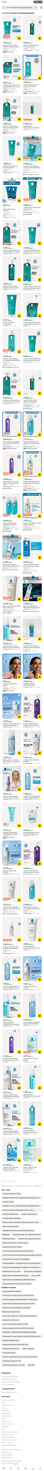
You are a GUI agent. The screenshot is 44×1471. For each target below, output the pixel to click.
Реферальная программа (9, 1392)
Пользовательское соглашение (11, 1449)
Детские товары (7, 1442)
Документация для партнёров (11, 1382)
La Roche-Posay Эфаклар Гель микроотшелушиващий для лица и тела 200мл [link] (32, 166)
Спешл (11, 1468)
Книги (3, 1429)
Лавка (18, 1468)
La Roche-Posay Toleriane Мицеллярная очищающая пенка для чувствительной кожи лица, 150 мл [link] (31, 646)
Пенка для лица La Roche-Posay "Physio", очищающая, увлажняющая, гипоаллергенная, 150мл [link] (11, 760)
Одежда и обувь (7, 1413)
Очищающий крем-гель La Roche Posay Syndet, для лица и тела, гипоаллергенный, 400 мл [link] (31, 833)
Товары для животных (8, 1437)
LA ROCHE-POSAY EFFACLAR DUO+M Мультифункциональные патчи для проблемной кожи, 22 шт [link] (30, 684)
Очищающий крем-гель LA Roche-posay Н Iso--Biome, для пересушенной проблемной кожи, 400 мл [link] (31, 482)
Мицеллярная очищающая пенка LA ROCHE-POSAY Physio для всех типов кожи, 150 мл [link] (32, 1023)
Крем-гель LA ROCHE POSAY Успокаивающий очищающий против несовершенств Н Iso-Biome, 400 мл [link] (32, 523)
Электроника (6, 1410)
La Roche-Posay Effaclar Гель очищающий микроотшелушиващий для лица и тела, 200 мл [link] (32, 208)
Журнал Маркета (7, 1457)
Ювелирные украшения (9, 1445)
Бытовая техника (7, 1405)
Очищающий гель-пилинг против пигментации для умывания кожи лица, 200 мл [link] (11, 482)
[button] (41, 7)
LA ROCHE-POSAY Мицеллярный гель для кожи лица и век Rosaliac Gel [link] (32, 1131)
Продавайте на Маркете (9, 1379)
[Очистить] (36, 7)
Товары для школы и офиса (10, 1432)
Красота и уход (6, 1421)
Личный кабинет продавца (10, 1376)
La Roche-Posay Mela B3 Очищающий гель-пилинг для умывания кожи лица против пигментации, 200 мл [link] (31, 724)
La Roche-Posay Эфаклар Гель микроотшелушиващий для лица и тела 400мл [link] (11, 359)
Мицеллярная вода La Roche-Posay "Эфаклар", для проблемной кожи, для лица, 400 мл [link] (12, 565)
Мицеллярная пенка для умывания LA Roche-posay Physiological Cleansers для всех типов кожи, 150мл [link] (31, 442)
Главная (3, 1468)
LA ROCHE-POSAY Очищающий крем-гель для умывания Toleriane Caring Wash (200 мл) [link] (32, 947)
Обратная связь (6, 1452)
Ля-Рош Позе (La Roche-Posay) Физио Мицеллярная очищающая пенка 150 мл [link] (32, 907)
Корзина (33, 1468)
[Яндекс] (15, 1464)
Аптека (4, 1418)
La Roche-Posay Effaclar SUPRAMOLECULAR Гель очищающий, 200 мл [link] (10, 833)
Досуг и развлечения (8, 1400)
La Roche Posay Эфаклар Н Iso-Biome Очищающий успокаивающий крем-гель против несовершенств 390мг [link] (11, 947)
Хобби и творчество (8, 1424)
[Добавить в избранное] (19, 17)
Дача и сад (5, 1426)
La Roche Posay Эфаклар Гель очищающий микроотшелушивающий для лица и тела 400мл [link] (31, 45)
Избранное (25, 1468)
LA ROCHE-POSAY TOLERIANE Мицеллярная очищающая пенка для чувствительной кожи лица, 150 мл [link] (11, 1023)
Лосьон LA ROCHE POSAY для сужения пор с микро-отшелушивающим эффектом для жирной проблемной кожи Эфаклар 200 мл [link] (31, 565)
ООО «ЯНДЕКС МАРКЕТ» (14, 1461)
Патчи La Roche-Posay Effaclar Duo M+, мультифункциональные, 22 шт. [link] (31, 1168)
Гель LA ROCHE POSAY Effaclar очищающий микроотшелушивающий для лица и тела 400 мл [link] (31, 401)
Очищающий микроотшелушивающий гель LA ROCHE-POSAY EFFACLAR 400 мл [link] (31, 126)
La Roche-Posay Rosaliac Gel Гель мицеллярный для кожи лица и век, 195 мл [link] (32, 797)
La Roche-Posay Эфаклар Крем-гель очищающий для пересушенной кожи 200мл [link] (11, 907)
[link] (11, 1193)
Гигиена (4, 1408)
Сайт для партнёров (8, 1384)
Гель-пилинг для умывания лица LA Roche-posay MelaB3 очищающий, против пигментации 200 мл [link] (12, 442)
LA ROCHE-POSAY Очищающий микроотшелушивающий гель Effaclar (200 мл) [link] (10, 323)
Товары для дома (7, 1416)
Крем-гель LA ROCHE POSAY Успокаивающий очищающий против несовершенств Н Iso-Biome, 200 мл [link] (12, 606)
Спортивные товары (8, 1434)
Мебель (4, 1402)
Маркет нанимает (7, 1455)
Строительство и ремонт (9, 1440)
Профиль (40, 1468)
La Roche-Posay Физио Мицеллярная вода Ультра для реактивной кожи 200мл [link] (31, 606)
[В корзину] (19, 38)
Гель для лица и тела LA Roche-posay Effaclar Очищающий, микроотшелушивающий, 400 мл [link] (31, 85)
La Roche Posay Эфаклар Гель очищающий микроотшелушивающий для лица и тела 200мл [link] (10, 166)
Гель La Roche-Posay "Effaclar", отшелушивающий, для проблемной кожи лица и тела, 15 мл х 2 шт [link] (11, 209)
